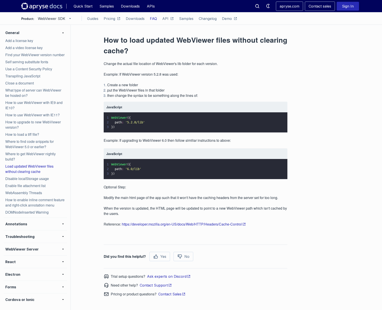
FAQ (153, 18)
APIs (151, 6)
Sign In (348, 6)
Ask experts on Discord (167, 276)
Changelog (208, 18)
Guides (92, 18)
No (186, 256)
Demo (227, 18)
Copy (277, 125)
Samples (106, 6)
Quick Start (83, 6)
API (165, 18)
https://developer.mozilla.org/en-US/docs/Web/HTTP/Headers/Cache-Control (182, 224)
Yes (163, 256)
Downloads (130, 6)
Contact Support (154, 285)
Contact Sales (169, 294)
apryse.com (289, 6)
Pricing (109, 18)
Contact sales (320, 6)
